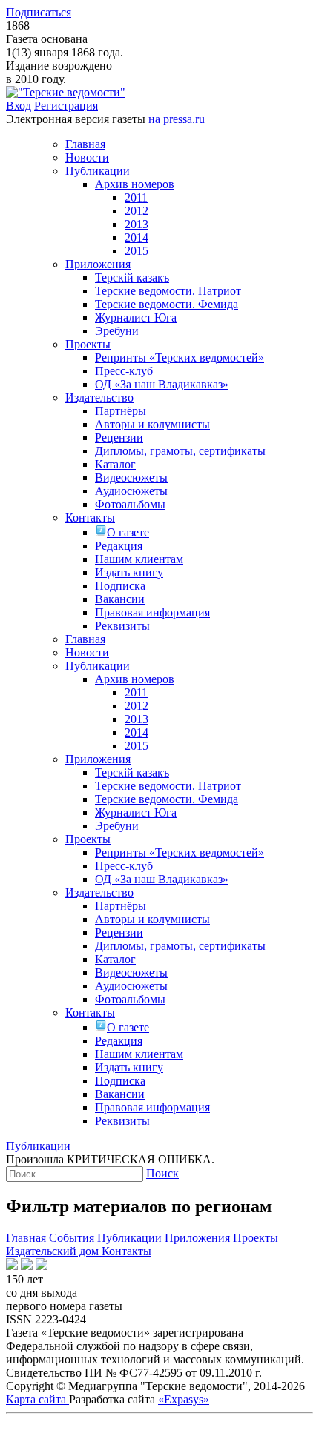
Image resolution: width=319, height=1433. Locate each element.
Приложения (197, 1237)
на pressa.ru (176, 119)
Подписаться (38, 12)
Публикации (129, 1237)
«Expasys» (183, 1399)
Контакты (126, 1251)
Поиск (162, 1173)
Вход (18, 105)
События (71, 1237)
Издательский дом (54, 1251)
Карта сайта (37, 1399)
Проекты (255, 1237)
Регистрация (66, 105)
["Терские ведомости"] (65, 92)
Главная (26, 1237)
